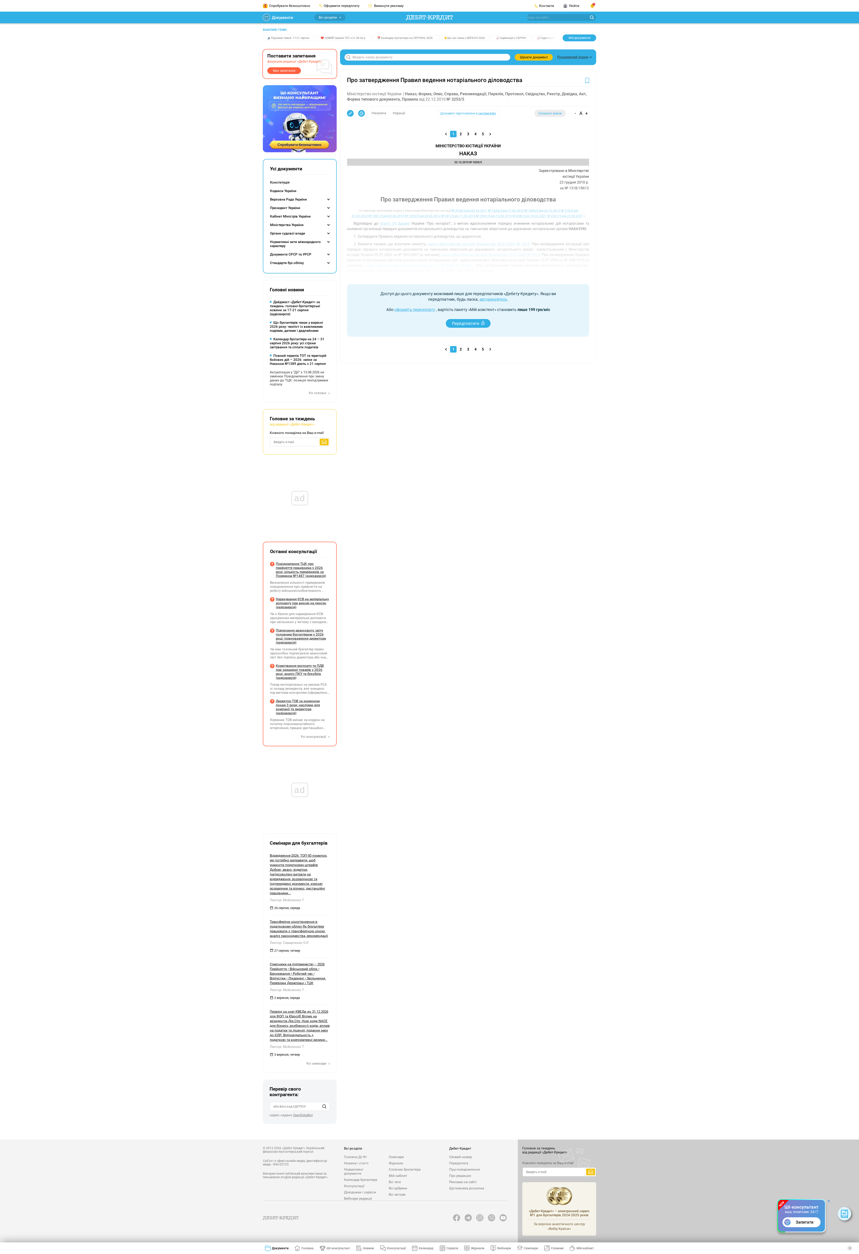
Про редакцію (460, 1176)
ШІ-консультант (338, 1248)
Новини (368, 1248)
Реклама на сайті (462, 1182)
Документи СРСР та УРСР (290, 254)
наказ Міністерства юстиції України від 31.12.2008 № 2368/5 (419, 265)
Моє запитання (284, 70)
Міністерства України (287, 225)
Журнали (396, 1163)
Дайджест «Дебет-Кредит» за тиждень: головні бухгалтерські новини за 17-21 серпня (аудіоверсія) (295, 308)
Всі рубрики (398, 1188)
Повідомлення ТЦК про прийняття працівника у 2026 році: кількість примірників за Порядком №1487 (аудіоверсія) (301, 570)
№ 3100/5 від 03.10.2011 (469, 210)
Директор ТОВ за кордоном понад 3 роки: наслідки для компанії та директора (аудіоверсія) (298, 707)
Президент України (285, 208)
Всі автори (397, 1195)
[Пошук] (324, 1106)
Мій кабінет (398, 1176)
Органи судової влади (287, 233)
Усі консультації (314, 737)
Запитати (804, 1222)
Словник (557, 1248)
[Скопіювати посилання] (350, 113)
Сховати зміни (550, 113)
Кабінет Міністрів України (290, 216)
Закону (404, 223)
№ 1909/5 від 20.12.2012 (542, 210)
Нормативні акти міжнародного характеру (295, 244)
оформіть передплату (414, 309)
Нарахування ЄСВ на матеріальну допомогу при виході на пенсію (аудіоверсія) (302, 603)
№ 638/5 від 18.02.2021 (529, 216)
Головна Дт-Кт (355, 1157)
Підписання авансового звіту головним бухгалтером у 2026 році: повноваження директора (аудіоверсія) (301, 636)
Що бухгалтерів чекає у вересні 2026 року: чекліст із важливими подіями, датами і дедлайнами (296, 327)
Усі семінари (316, 1064)
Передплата (458, 1163)
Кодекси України (283, 191)
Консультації (354, 1186)
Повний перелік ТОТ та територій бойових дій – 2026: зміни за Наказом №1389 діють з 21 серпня (298, 360)
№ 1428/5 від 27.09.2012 (506, 210)
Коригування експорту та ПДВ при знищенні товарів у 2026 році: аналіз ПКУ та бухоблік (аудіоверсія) (300, 672)
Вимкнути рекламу (388, 6)
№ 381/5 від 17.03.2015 (458, 216)
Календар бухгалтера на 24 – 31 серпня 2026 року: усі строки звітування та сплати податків (297, 343)
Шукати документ (534, 57)
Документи (282, 17)
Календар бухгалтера (360, 1180)
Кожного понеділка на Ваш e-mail (297, 433)
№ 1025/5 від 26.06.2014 (423, 216)
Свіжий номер (460, 1157)
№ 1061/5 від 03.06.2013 (386, 216)
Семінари (396, 1157)
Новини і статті (356, 1163)
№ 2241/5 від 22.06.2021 (565, 216)
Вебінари (504, 1248)
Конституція (279, 182)
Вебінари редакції (358, 1199)
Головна (307, 1248)
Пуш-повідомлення (464, 1169)
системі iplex (487, 113)
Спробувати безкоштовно (289, 6)
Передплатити (465, 323)
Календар (426, 1248)
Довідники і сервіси (360, 1192)
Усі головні (317, 393)
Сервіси (452, 1248)
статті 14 (388, 223)
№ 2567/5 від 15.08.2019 (494, 216)
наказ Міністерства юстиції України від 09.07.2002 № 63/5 (478, 244)
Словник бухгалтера (405, 1169)
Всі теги (395, 1182)
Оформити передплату (341, 6)
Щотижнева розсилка (466, 1188)
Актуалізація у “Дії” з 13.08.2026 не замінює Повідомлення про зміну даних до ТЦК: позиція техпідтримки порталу (299, 378)
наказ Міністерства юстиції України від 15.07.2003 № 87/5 (490, 255)
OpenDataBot (303, 1115)
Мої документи (579, 38)
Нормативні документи (353, 1171)
